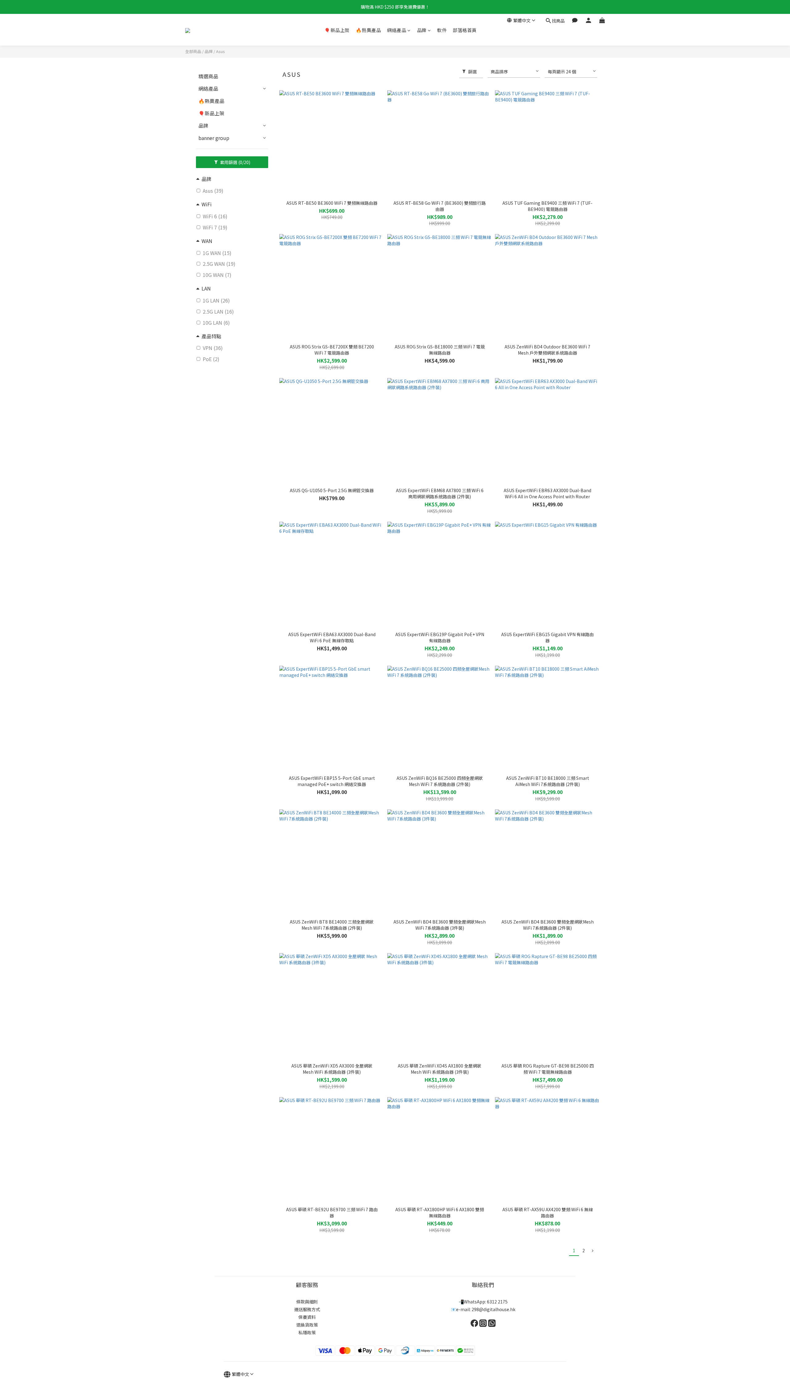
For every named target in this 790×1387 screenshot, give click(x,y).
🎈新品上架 (337, 30)
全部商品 (193, 51)
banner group (213, 138)
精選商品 (208, 76)
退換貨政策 (307, 1325)
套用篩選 (234, 162)
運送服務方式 (307, 1309)
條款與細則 (307, 1302)
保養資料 (307, 1317)
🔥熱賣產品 (368, 30)
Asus (220, 51)
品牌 (421, 30)
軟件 (442, 30)
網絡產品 (396, 30)
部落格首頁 (465, 30)
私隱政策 (307, 1332)
